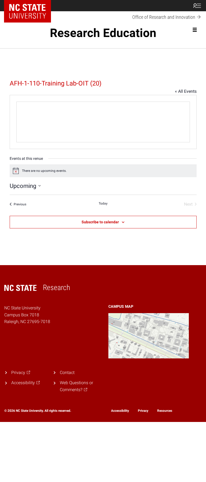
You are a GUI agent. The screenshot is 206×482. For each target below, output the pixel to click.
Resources (164, 411)
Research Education (103, 33)
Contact (67, 372)
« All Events (186, 91)
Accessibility (120, 411)
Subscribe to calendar (100, 222)
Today (103, 203)
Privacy (143, 411)
